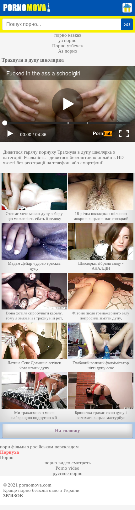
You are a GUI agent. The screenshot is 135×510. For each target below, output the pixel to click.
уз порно (67, 40)
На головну (67, 430)
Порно (7, 457)
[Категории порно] (127, 10)
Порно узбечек (67, 45)
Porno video (67, 468)
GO (127, 24)
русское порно (68, 473)
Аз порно (67, 51)
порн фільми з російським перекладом (39, 446)
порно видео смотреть (68, 462)
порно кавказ (67, 35)
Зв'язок (13, 495)
